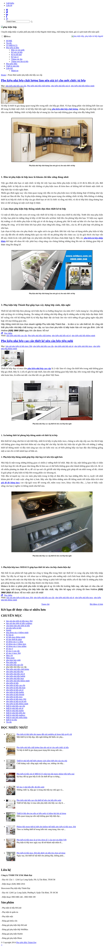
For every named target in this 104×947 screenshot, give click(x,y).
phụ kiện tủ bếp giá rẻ (14, 690)
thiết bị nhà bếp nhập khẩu (16, 717)
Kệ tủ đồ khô (16, 54)
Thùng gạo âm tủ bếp (19, 61)
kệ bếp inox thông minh (15, 637)
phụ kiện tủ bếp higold (15, 694)
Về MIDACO (11, 45)
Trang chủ (45, 604)
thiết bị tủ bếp (11, 720)
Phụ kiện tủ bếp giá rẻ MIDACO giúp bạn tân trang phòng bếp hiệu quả (45, 774)
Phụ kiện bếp (11, 662)
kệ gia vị (9, 648)
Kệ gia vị (15, 57)
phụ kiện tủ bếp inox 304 (16, 699)
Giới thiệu (10, 3)
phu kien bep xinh (13, 660)
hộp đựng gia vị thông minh (17, 632)
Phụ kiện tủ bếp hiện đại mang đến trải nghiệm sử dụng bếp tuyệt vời (44, 734)
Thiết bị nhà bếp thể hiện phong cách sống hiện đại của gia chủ (42, 761)
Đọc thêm (8, 333)
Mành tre (14, 71)
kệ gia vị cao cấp (13, 651)
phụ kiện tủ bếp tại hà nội (16, 701)
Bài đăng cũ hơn (96, 604)
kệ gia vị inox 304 (13, 653)
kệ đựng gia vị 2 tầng (14, 642)
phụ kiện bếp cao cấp (14, 665)
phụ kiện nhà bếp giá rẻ (60, 86)
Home (3, 75)
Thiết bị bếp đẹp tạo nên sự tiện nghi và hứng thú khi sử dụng (41, 813)
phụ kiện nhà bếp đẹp (14, 671)
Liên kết (9, 68)
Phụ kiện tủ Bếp (12, 48)
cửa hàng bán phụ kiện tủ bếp (18, 626)
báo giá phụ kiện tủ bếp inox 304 (19, 346)
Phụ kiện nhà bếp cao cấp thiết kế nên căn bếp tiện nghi (37, 340)
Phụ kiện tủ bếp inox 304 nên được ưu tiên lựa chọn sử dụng (41, 853)
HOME (9, 41)
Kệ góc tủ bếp (16, 52)
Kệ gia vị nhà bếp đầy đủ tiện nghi (30, 787)
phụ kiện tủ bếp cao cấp (15, 685)
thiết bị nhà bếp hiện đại (15, 713)
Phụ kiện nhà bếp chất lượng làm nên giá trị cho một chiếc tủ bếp (43, 80)
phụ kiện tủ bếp (12, 683)
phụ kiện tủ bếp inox (14, 697)
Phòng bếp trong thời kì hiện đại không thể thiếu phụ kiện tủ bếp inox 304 (46, 827)
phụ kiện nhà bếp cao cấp (16, 86)
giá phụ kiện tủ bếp (13, 628)
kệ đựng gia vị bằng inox (16, 644)
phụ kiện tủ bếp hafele (15, 692)
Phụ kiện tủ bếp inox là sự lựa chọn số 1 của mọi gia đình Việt (41, 840)
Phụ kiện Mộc (11, 64)
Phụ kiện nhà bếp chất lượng (38, 86)
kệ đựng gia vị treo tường (16, 646)
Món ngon (10, 658)
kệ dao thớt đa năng (14, 639)
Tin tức (9, 43)
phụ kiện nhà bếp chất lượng (65, 109)
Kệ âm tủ (9, 635)
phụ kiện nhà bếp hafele (15, 676)
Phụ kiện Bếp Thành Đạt (26, 942)
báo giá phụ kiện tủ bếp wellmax (19, 623)
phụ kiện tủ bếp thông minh (17, 704)
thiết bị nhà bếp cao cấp (15, 706)
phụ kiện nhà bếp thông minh (82, 86)
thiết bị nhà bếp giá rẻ (14, 708)
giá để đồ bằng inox (10, 482)
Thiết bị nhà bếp (12, 66)
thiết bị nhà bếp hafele (15, 710)
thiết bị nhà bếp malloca (15, 715)
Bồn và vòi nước (18, 50)
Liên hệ (9, 5)
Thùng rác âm (16, 59)
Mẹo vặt (9, 655)
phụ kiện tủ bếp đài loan (15, 688)
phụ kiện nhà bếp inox (83, 346)
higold (8, 630)
